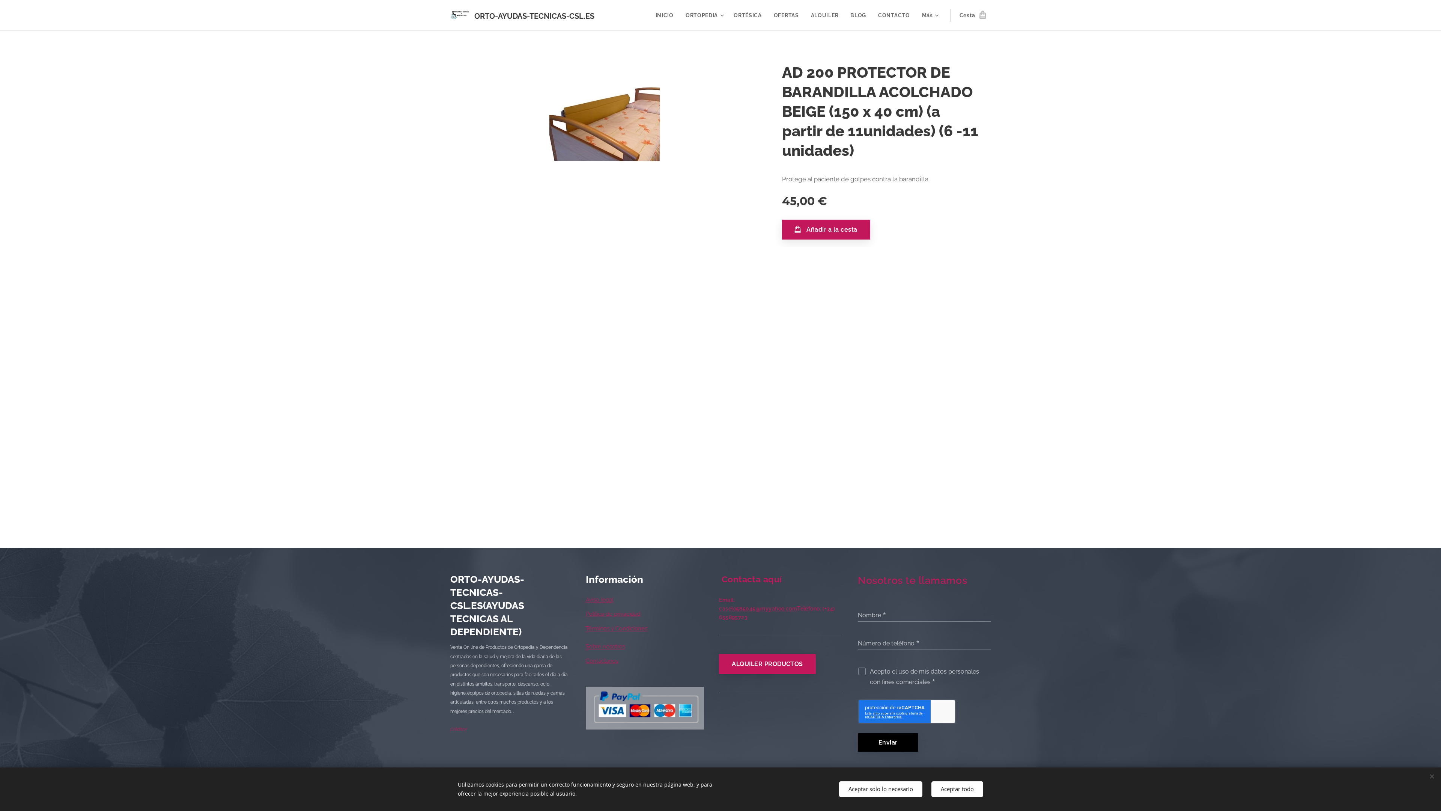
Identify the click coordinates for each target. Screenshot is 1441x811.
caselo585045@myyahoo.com (758, 609)
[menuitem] (667, 15)
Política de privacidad (613, 614)
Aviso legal (600, 599)
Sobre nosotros (605, 646)
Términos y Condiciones (616, 628)
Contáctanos (602, 660)
